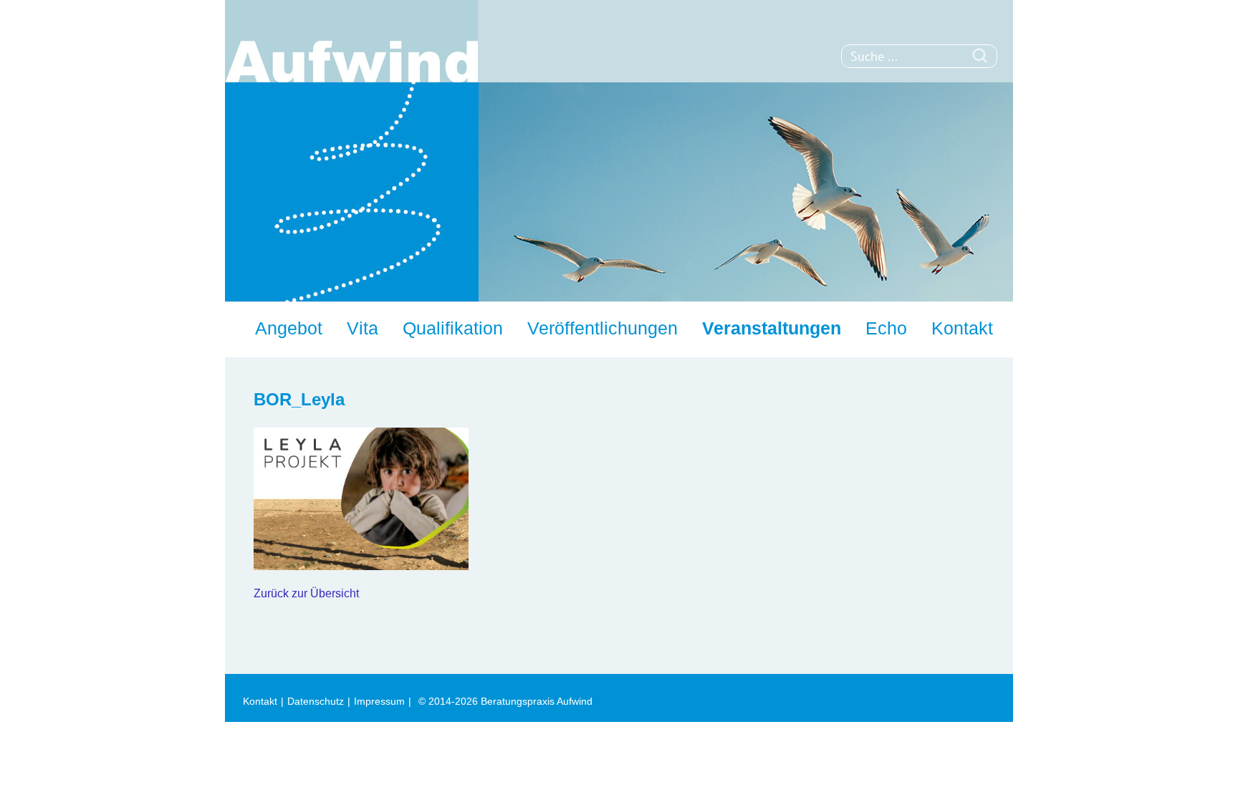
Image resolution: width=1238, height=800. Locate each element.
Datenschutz (315, 701)
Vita (362, 328)
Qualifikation (453, 328)
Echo (886, 328)
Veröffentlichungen (602, 328)
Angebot (288, 328)
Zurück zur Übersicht (306, 593)
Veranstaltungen (771, 328)
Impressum (379, 701)
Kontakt (962, 328)
